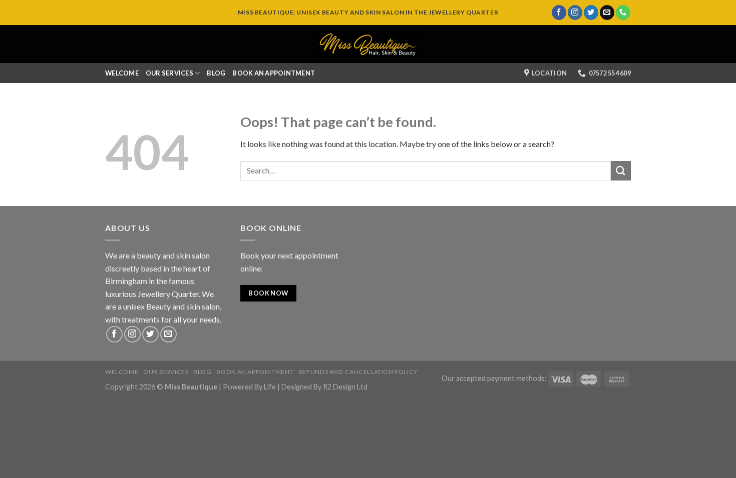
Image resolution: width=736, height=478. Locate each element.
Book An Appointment (273, 73)
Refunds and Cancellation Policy (358, 372)
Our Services (169, 73)
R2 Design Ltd (345, 386)
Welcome (122, 73)
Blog (216, 73)
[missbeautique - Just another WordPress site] (368, 44)
